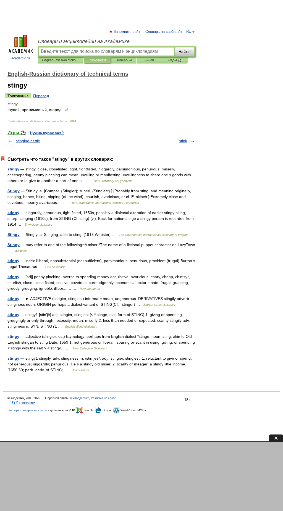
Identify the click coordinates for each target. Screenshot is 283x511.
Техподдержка (79, 398)
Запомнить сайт (127, 32)
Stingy (13, 191)
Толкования (97, 60)
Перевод (41, 96)
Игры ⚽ (175, 60)
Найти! (185, 51)
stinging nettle (28, 141)
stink (183, 141)
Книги (149, 60)
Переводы (124, 60)
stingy (13, 169)
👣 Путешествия (23, 402)
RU (188, 32)
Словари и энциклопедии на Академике (84, 41)
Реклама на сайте (103, 398)
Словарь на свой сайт (163, 32)
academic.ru (20, 58)
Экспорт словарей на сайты (27, 410)
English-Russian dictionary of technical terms (60, 60)
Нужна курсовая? (47, 133)
